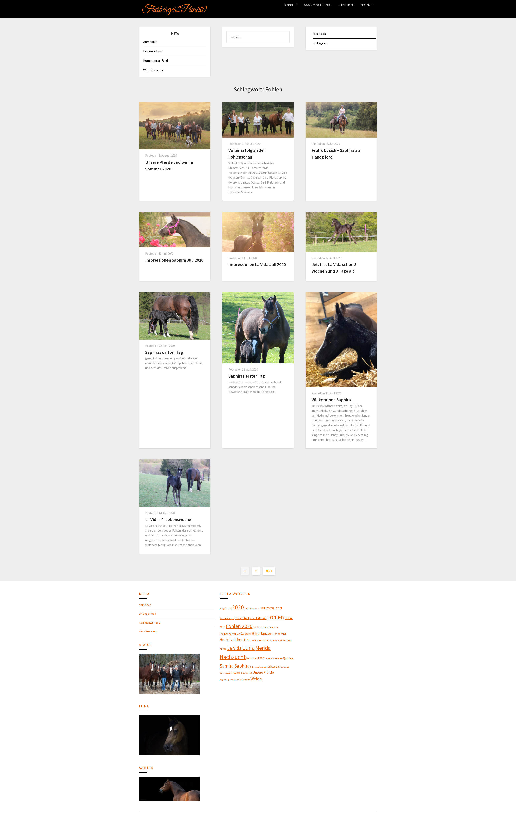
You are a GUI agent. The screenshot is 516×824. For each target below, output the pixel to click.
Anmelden (150, 42)
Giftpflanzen (262, 633)
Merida (263, 647)
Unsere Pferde (263, 672)
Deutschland (270, 608)
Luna (248, 647)
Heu (247, 640)
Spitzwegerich (226, 673)
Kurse (223, 649)
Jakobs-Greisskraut (260, 640)
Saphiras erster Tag (246, 376)
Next (269, 571)
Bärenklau (254, 608)
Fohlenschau (260, 627)
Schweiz (272, 666)
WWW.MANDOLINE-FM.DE (317, 5)
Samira (227, 666)
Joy (289, 640)
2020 (238, 607)
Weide (256, 679)
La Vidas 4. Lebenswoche (168, 519)
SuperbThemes (271, 818)
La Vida (234, 648)
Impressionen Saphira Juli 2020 (174, 260)
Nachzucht (233, 657)
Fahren (252, 618)
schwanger (262, 666)
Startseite (290, 5)
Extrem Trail (242, 618)
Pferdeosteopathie (274, 658)
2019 (228, 608)
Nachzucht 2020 (255, 658)
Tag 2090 (236, 673)
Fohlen (275, 617)
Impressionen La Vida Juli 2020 (257, 264)
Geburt (246, 633)
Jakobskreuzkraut (277, 640)
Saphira (242, 666)
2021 (247, 608)
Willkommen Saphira (331, 400)
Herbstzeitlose (231, 639)
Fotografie (273, 627)
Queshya (288, 658)
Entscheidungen (227, 618)
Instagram (320, 43)
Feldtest (261, 618)
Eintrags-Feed (153, 51)
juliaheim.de (346, 5)
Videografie (245, 679)
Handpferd (279, 634)
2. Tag (222, 608)
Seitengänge (283, 666)
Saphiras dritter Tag (164, 352)
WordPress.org (153, 70)
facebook (319, 34)
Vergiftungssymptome (229, 679)
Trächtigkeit (246, 673)
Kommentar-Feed (155, 60)
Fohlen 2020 (239, 626)
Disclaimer (367, 5)
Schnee (253, 666)
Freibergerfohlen (230, 634)
